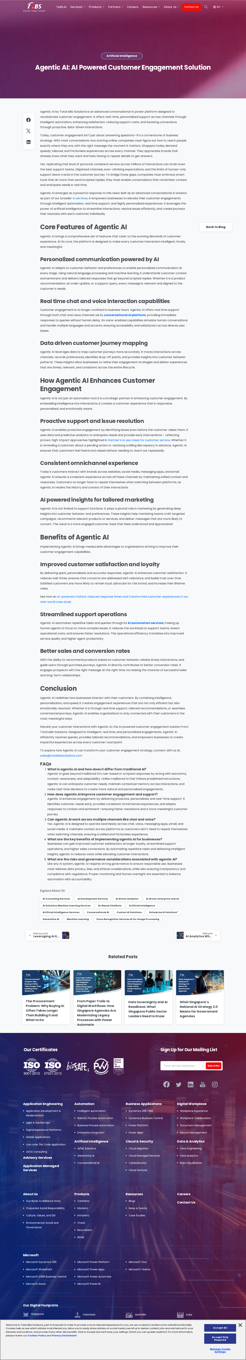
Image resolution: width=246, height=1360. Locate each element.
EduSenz (82, 1208)
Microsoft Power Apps (90, 1269)
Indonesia (88, 1314)
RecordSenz (84, 1230)
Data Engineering (191, 1148)
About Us (30, 1194)
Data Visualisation (191, 1163)
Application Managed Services (41, 1168)
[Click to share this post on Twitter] (29, 131)
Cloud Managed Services (144, 1155)
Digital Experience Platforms (43, 1130)
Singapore (37, 1314)
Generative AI (51, 919)
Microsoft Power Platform (93, 1262)
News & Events (138, 1208)
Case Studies (137, 1215)
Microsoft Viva (138, 1262)
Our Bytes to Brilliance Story (43, 1201)
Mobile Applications (38, 1137)
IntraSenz (83, 1215)
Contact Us (186, 1202)
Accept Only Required (220, 1338)
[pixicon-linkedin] (191, 1084)
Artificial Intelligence (142, 905)
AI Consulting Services (56, 898)
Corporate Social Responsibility (45, 1208)
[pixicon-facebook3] (166, 1084)
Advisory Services (37, 1157)
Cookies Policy (37, 1335)
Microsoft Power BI (88, 1284)
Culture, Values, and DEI (40, 1215)
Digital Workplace (192, 1104)
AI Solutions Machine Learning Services (67, 905)
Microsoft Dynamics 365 (41, 1262)
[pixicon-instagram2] (215, 1084)
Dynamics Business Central (146, 1118)
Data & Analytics (190, 1141)
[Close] (240, 1325)
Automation (84, 1104)
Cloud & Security (139, 1141)
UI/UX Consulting (36, 1152)
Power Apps (136, 1132)
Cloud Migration (139, 1148)
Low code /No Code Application (46, 1144)
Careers (183, 1194)
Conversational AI (98, 912)
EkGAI (80, 1237)
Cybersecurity (137, 1163)
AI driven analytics (127, 898)
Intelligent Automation (91, 1111)
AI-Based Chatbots (110, 905)
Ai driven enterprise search (162, 898)
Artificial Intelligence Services (61, 912)
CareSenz (83, 1201)
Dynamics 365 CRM (141, 1111)
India (188, 1315)
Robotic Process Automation (95, 1118)
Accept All (220, 1327)
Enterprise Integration (90, 1132)
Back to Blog (215, 227)
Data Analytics (189, 1155)
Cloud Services (138, 1170)
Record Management (193, 1132)
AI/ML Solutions (86, 1148)
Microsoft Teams (139, 1269)
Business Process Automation (95, 1125)
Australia (140, 1314)
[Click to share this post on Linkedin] (29, 142)
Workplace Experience (194, 1111)
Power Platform (138, 1125)
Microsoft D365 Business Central (46, 1276)
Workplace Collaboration (195, 1118)
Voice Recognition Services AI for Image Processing (127, 919)
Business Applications (144, 1104)
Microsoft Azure (36, 1284)
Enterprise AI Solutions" (163, 912)
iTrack (81, 1223)
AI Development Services (93, 898)
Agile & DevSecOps (38, 1122)
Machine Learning (78, 919)
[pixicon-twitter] (179, 1084)
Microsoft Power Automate (94, 1276)
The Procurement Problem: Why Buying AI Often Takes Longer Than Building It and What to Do (45, 1010)
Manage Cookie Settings (220, 1350)
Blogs (132, 1201)
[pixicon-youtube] (203, 1084)
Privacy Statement (64, 1335)
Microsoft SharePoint (39, 1269)
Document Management (196, 1125)
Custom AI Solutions (129, 912)
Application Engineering (43, 1104)
